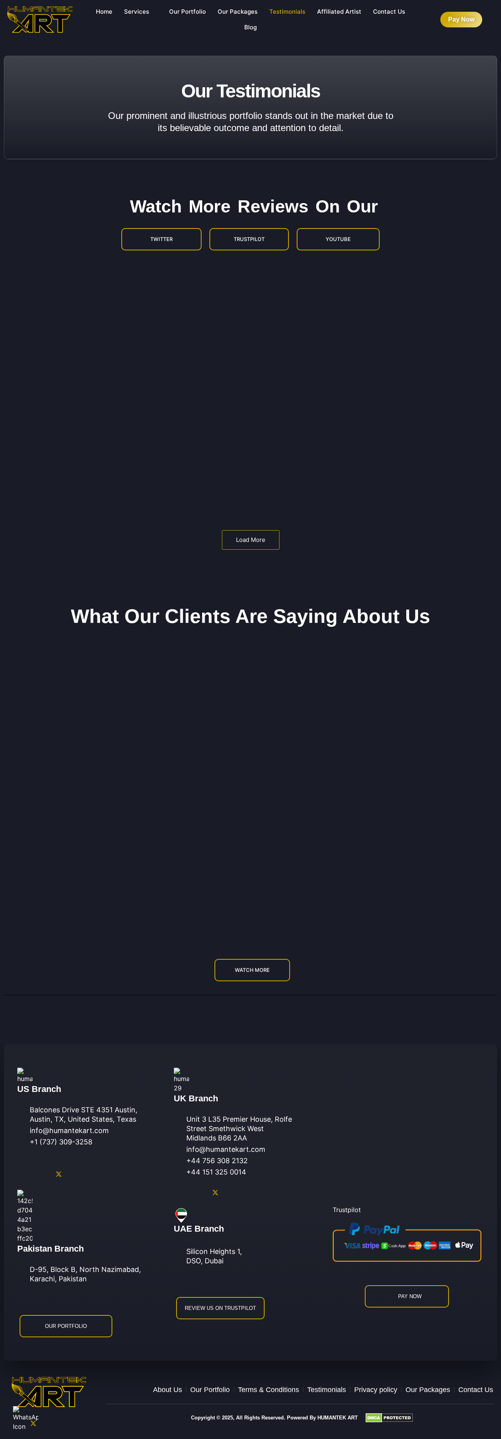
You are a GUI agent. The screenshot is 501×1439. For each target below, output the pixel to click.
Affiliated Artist (339, 11)
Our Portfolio (187, 11)
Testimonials (287, 11)
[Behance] (51, 1423)
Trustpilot (347, 1210)
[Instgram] (41, 1174)
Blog (250, 27)
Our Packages (238, 11)
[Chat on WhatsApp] (25, 1420)
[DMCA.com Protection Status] (429, 1418)
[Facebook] (23, 1174)
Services (136, 11)
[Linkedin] (59, 1174)
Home (104, 11)
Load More (250, 539)
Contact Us (389, 11)
